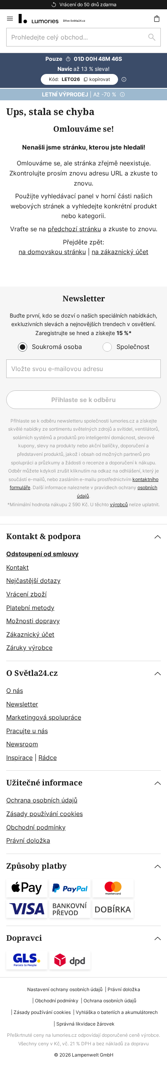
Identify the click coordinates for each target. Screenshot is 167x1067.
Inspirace (19, 757)
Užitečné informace (44, 783)
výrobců (119, 504)
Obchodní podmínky (36, 827)
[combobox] (83, 37)
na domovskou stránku (52, 251)
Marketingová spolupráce (43, 717)
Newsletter (22, 704)
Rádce (47, 757)
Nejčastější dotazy (33, 580)
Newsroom (22, 744)
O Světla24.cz (32, 673)
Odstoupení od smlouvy (42, 554)
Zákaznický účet (30, 634)
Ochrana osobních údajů (41, 800)
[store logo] (56, 18)
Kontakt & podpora (43, 536)
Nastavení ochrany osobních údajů (65, 989)
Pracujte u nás (27, 731)
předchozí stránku (74, 229)
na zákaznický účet (120, 251)
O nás (14, 690)
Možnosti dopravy (33, 621)
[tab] (83, 592)
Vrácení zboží (26, 594)
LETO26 (79, 79)
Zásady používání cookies (44, 813)
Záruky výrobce (29, 647)
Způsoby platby (36, 866)
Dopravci (24, 938)
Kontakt (17, 567)
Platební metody (30, 607)
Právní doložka (28, 840)
